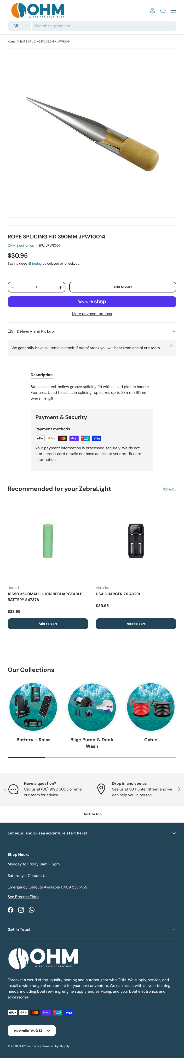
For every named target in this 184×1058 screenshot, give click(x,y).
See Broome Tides (23, 896)
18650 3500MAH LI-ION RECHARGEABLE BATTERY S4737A (45, 596)
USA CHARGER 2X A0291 (118, 593)
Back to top (92, 814)
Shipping (35, 263)
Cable (150, 740)
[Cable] (151, 707)
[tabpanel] (92, 392)
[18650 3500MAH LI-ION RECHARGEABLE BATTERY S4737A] (48, 541)
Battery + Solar (33, 740)
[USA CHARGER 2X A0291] (136, 541)
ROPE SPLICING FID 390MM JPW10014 (45, 41)
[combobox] (92, 26)
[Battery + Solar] (33, 707)
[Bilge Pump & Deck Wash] (92, 707)
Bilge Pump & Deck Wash (91, 743)
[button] (163, 10)
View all (169, 488)
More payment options (92, 313)
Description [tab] (42, 374)
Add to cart (122, 287)
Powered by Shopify (56, 1046)
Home (12, 41)
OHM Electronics (21, 245)
